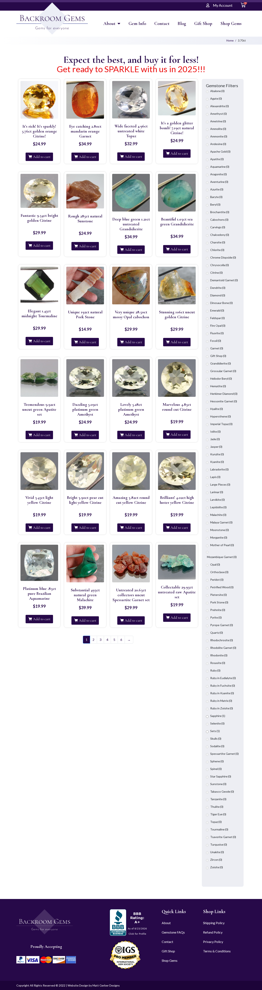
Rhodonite (218, 655)
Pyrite (216, 617)
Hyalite (216, 409)
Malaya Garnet (221, 522)
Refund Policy (212, 932)
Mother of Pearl (222, 545)
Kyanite (217, 462)
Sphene (217, 761)
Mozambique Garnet (222, 557)
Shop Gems (231, 23)
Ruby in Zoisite (221, 708)
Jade (215, 439)
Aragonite (218, 174)
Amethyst (218, 113)
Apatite (217, 159)
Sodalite (217, 746)
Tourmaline (219, 829)
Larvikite (217, 499)
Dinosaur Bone (221, 303)
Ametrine (218, 121)
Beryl (215, 204)
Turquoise (218, 844)
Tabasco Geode (222, 791)
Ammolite (218, 128)
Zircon (216, 859)
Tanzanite (218, 799)
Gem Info (137, 23)
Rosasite (217, 663)
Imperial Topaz (221, 424)
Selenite (217, 723)
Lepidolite (218, 507)
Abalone (217, 91)
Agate (216, 98)
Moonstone (219, 530)
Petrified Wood (222, 587)
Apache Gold (220, 151)
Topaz (216, 822)
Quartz (216, 632)
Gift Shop (203, 23)
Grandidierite (220, 363)
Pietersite (218, 594)
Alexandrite (219, 106)
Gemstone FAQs (173, 932)
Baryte (216, 197)
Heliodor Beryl (221, 378)
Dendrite (217, 287)
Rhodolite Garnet (223, 647)
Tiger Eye (218, 814)
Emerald (217, 310)
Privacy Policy (213, 942)
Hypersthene (220, 416)
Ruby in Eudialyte (223, 678)
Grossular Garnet (223, 371)
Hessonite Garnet (223, 401)
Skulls (215, 738)
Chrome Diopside (223, 257)
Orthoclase (219, 572)
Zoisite (216, 867)
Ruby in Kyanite (222, 693)
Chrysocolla (219, 265)
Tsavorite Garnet (223, 837)
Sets (215, 731)
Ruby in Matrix (221, 700)
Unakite (217, 852)
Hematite (218, 386)
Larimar (216, 492)
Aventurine (219, 181)
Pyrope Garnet (221, 625)
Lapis (215, 477)
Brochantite (219, 212)
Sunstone (218, 784)
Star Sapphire (220, 776)
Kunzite (217, 454)
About (109, 23)
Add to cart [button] (41, 156)
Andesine (218, 144)
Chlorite (217, 250)
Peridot (217, 579)
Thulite (216, 806)
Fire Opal (217, 325)
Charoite (217, 242)
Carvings (217, 227)
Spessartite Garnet (224, 753)
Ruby (215, 670)
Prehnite (217, 610)
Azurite (216, 189)
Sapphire (217, 716)
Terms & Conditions (217, 951)
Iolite (215, 431)
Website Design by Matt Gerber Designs (94, 985)
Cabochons (219, 219)
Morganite (218, 537)
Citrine (216, 272)
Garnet (216, 348)
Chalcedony (219, 234)
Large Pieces (220, 484)
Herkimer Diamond (223, 393)
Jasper (216, 446)
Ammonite (218, 136)
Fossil (215, 340)
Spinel (216, 769)
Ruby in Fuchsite (222, 685)
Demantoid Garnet (224, 280)
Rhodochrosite (221, 640)
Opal (215, 564)
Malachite (218, 514)
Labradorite (219, 469)
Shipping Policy (214, 923)
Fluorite (217, 333)
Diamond (217, 295)
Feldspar (217, 318)
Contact (161, 23)
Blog (182, 23)
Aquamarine (219, 166)
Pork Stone (219, 602)
